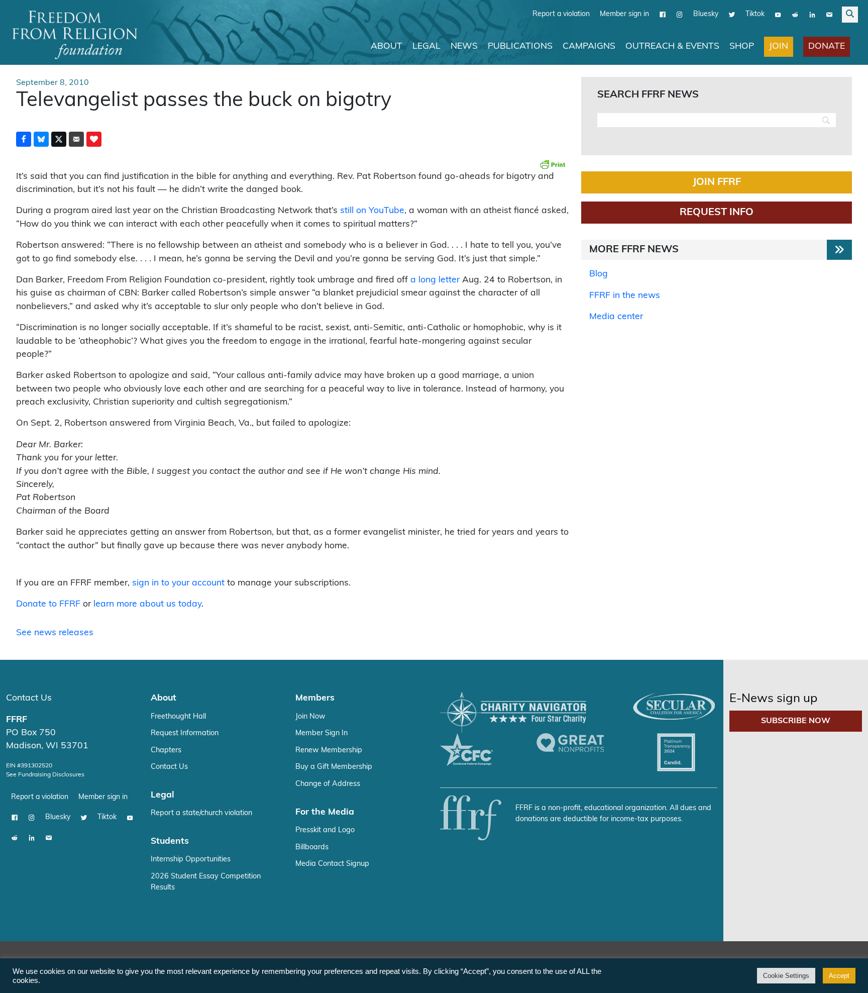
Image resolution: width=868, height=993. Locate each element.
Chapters (166, 750)
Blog (598, 274)
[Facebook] (662, 15)
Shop (741, 46)
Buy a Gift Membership (333, 767)
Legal (426, 46)
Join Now (310, 717)
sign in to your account (178, 583)
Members (315, 698)
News (464, 46)
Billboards (312, 847)
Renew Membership (328, 750)
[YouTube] (778, 15)
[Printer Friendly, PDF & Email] (552, 164)
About (386, 46)
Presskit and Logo (325, 830)
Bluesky (705, 14)
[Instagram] (679, 15)
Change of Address (327, 784)
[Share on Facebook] (23, 139)
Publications (520, 46)
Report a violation (561, 14)
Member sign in (624, 14)
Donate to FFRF (48, 604)
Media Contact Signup (332, 864)
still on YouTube (372, 211)
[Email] (829, 15)
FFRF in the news (624, 295)
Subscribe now (795, 721)
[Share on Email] (76, 139)
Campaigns (589, 46)
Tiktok (755, 14)
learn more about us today (147, 604)
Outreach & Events (672, 46)
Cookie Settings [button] (786, 975)
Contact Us (29, 698)
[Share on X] (58, 139)
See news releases (54, 633)
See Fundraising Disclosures (45, 775)
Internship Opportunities (191, 859)
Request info (716, 213)
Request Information (185, 733)
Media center (616, 317)
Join (778, 46)
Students (170, 841)
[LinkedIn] (812, 15)
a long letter (435, 280)
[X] (731, 15)
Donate (826, 46)
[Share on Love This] (93, 139)
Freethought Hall (178, 717)
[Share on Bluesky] (41, 139)
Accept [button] (839, 975)
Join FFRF (717, 182)
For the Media (324, 812)
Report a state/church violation (201, 813)
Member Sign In (321, 733)
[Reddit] (795, 15)
